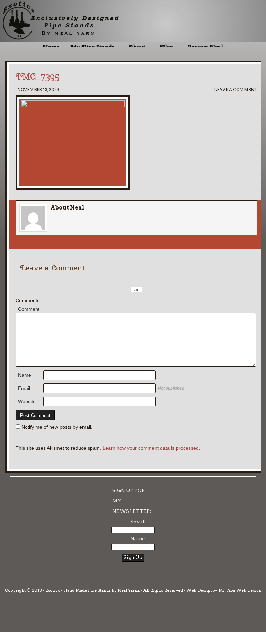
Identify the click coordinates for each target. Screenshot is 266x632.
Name (24, 375)
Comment (28, 309)
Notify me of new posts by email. (56, 427)
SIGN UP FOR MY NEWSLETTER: (131, 501)
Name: (138, 538)
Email (24, 388)
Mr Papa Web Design (240, 590)
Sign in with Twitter (105, 279)
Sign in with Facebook (168, 279)
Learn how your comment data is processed (151, 448)
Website (27, 401)
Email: (138, 521)
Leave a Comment (235, 89)
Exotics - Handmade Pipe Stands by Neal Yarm (57, 20)
